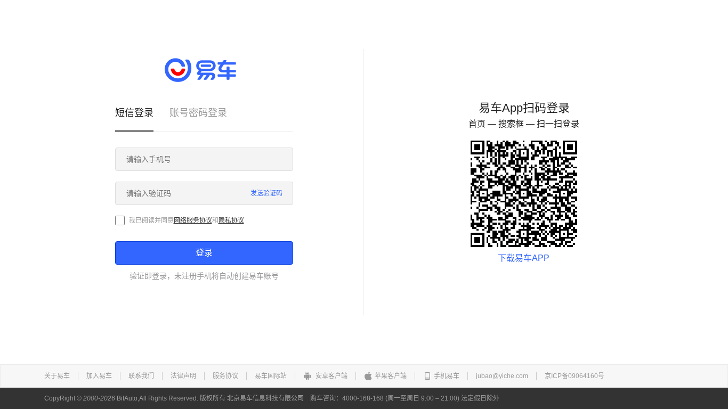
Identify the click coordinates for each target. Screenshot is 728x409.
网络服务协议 (193, 220)
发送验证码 (266, 193)
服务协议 (225, 376)
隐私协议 (231, 220)
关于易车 (57, 376)
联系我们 (141, 376)
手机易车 (446, 376)
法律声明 (183, 376)
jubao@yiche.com (502, 376)
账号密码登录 (198, 113)
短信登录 (134, 113)
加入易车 (99, 376)
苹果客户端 (391, 376)
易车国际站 (271, 376)
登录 (204, 252)
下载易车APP (523, 258)
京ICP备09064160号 (574, 376)
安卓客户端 (330, 376)
